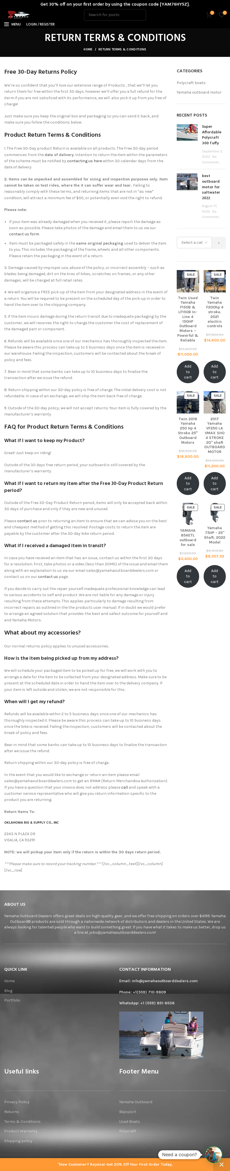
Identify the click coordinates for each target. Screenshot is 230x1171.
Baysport (127, 1111)
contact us (27, 521)
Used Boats (129, 1121)
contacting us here (84, 161)
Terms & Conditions (22, 1121)
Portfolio (12, 1000)
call (124, 787)
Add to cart (188, 372)
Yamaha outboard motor (199, 92)
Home (88, 49)
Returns (11, 1111)
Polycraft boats (191, 82)
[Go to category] (219, 243)
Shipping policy (18, 1141)
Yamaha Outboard (135, 1102)
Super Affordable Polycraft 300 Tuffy (211, 135)
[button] (213, 1154)
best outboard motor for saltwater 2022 (211, 187)
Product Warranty (21, 1131)
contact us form (24, 234)
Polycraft (127, 1131)
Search (139, 15)
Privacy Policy (16, 1102)
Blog (8, 990)
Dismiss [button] (221, 1164)
